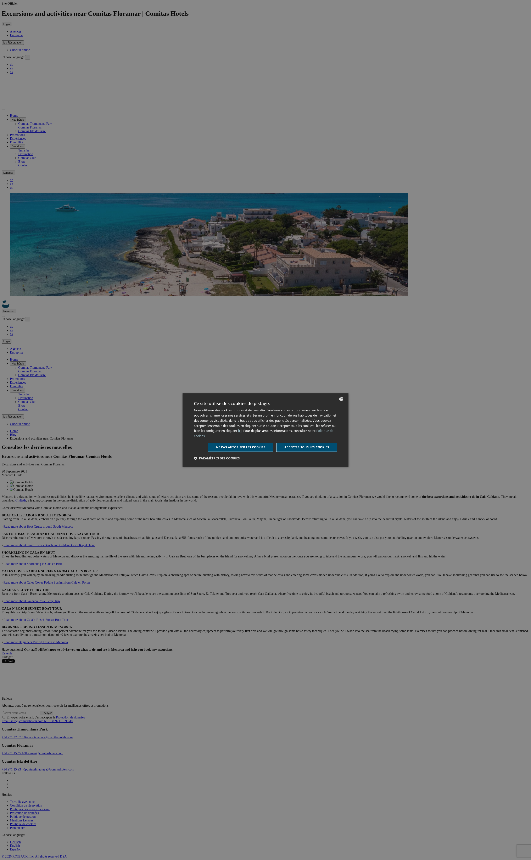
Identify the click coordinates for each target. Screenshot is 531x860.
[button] (217, 458)
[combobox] (341, 399)
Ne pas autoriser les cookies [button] (240, 447)
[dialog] (265, 430)
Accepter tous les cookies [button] (306, 447)
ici (240, 431)
